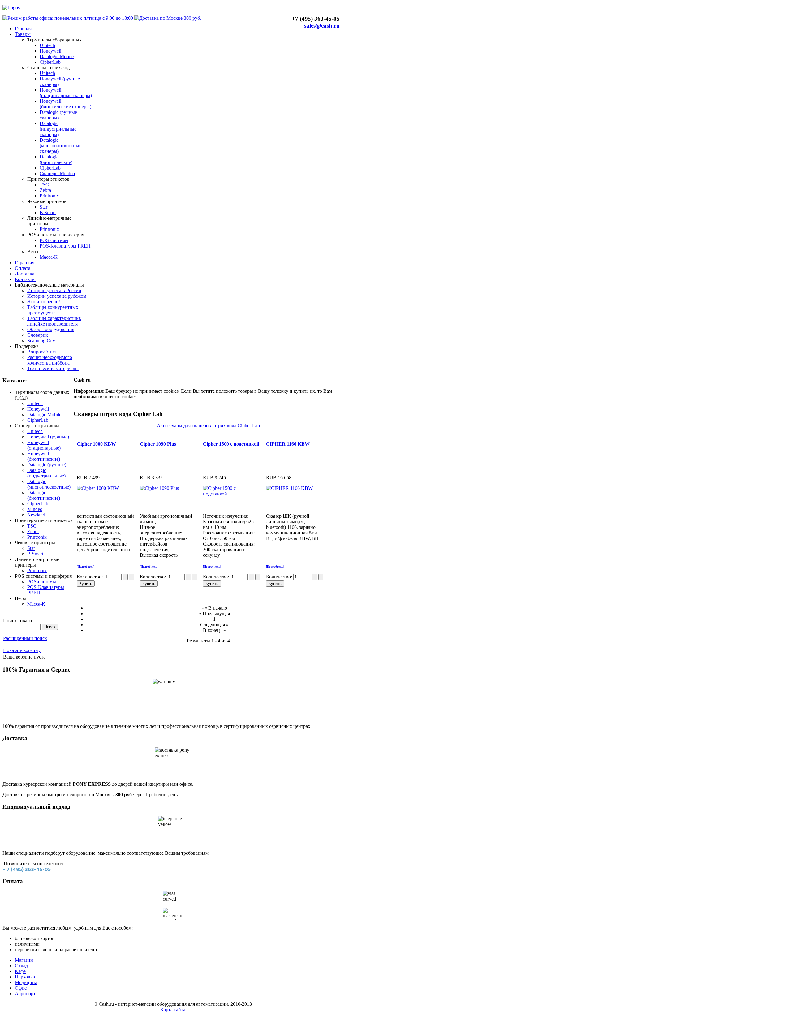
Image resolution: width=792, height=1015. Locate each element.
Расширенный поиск (25, 638)
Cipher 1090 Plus (158, 444)
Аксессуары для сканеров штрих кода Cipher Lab (208, 425)
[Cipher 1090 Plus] (159, 488)
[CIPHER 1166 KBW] (289, 488)
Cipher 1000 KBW (96, 444)
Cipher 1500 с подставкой (231, 444)
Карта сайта (172, 1009)
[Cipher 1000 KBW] (98, 488)
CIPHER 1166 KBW (288, 444)
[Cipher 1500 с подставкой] (229, 493)
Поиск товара (17, 620)
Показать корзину (22, 650)
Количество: (90, 576)
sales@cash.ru (322, 25)
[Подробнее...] (85, 566)
